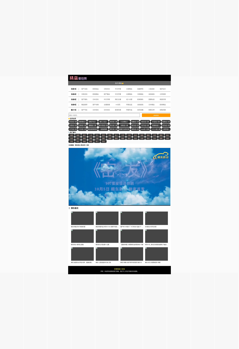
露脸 (148, 135)
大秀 (122, 135)
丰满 (129, 135)
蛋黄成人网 (166, 122)
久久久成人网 (155, 129)
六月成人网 (82, 129)
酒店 (129, 138)
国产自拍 (84, 89)
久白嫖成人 (124, 122)
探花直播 (140, 110)
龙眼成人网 (124, 125)
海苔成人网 (113, 122)
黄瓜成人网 (135, 125)
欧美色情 (118, 110)
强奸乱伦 (163, 89)
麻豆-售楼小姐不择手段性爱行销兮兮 (131, 262)
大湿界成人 (166, 129)
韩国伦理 (163, 99)
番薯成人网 (92, 125)
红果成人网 (82, 125)
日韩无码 (107, 89)
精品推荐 (84, 104)
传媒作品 (129, 110)
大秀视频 (163, 94)
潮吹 (103, 138)
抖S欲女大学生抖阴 (150, 227)
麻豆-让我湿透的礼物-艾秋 (103, 262)
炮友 (167, 135)
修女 (78, 141)
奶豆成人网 (73, 122)
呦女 (148, 138)
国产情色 (84, 99)
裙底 (122, 138)
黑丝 (103, 141)
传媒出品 (129, 104)
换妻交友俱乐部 (124, 129)
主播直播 (107, 104)
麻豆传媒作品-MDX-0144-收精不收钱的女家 (108, 227)
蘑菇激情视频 (92, 129)
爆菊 (161, 135)
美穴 (97, 141)
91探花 (118, 104)
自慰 (71, 135)
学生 (97, 135)
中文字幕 (118, 89)
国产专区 (84, 110)
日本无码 (96, 99)
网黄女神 (152, 110)
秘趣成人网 (135, 122)
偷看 (84, 138)
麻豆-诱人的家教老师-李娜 (152, 262)
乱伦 (135, 135)
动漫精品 (129, 89)
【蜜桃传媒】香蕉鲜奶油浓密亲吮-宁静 (131, 244)
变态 (135, 138)
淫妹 (167, 138)
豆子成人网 (73, 129)
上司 (90, 135)
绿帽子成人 (92, 122)
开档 (71, 141)
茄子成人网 (145, 125)
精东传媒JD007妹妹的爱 (78, 227)
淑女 (78, 138)
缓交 (84, 135)
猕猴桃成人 (156, 125)
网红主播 (118, 99)
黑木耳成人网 (103, 125)
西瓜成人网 (113, 125)
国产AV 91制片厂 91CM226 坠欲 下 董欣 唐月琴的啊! (136, 227)
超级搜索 (156, 115)
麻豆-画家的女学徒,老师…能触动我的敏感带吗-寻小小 (86, 262)
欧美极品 (96, 89)
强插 (84, 141)
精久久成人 (103, 122)
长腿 (97, 138)
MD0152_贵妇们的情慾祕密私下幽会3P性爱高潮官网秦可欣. (162, 244)
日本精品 (152, 104)
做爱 (78, 135)
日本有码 (96, 110)
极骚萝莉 (140, 89)
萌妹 (110, 135)
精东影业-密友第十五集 (102, 244)
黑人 (116, 135)
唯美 (142, 135)
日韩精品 (140, 94)
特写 (154, 135)
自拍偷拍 (152, 94)
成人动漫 (129, 99)
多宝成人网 (156, 122)
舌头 (154, 138)
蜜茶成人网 (135, 129)
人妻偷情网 (103, 129)
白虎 (71, 138)
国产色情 (96, 104)
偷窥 (110, 138)
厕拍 (116, 138)
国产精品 (107, 94)
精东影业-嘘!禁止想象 (77, 244)
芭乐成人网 (166, 125)
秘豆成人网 (145, 122)
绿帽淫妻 (163, 110)
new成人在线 (145, 129)
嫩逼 (90, 141)
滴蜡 (90, 138)
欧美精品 (96, 94)
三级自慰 (152, 89)
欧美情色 (140, 99)
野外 (103, 135)
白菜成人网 (73, 125)
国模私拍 (152, 99)
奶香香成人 (82, 122)
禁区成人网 (113, 129)
